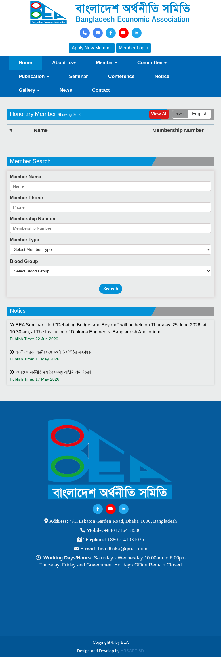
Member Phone (26, 197)
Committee (150, 62)
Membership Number (33, 218)
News (66, 90)
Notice (162, 76)
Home (25, 62)
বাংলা (180, 114)
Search (110, 288)
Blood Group (24, 261)
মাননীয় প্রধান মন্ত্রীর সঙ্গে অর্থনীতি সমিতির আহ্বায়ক (52, 351)
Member (105, 62)
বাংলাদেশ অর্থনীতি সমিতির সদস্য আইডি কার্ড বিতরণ (52, 372)
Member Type (24, 239)
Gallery (28, 90)
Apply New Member (92, 47)
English (199, 114)
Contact (101, 90)
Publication (32, 76)
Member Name (25, 176)
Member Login (133, 47)
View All (159, 114)
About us (62, 62)
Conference (121, 76)
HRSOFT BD (132, 650)
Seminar (78, 76)
